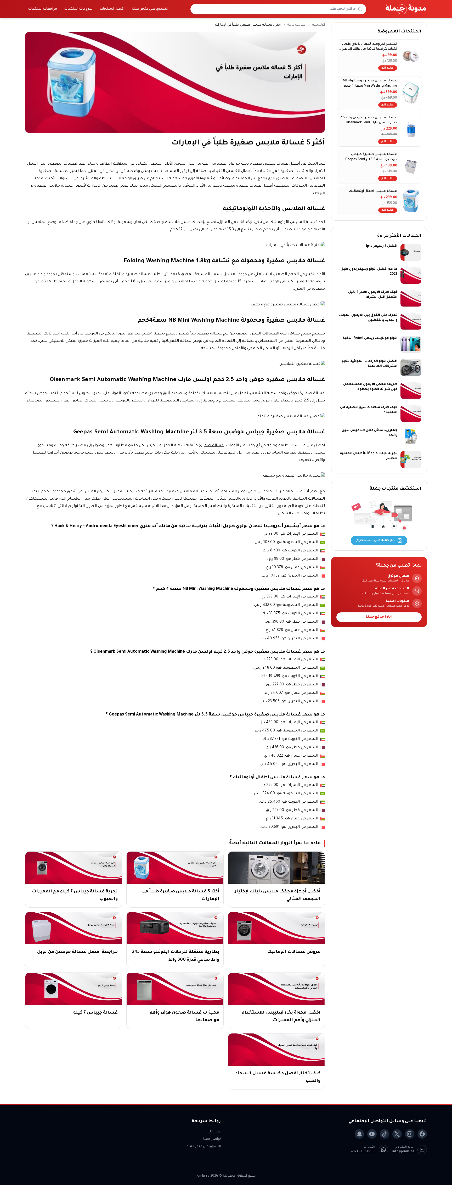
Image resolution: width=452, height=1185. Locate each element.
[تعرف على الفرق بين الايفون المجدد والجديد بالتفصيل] (410, 321)
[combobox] (275, 9)
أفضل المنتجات (112, 9)
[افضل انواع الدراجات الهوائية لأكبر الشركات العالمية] (410, 367)
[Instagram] (409, 1134)
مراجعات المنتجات (42, 9)
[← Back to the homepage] (406, 9)
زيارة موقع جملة (379, 617)
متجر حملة (138, 186)
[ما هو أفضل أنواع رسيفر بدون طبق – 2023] (410, 275)
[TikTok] (384, 1134)
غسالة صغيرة (211, 446)
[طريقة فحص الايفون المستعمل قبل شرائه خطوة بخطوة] (410, 390)
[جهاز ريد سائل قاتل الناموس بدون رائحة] (410, 436)
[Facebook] (422, 1134)
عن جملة (214, 1132)
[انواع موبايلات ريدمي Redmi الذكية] (410, 344)
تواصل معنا (212, 1139)
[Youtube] (372, 1134)
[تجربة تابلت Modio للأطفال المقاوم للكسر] (410, 459)
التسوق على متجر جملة (150, 9)
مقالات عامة (296, 25)
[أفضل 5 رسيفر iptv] (410, 252)
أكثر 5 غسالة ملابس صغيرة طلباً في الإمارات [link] (248, 25)
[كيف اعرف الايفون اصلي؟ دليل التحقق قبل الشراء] (410, 298)
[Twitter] (397, 1134)
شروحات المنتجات (78, 9)
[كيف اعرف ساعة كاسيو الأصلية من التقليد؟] (410, 413)
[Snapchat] (359, 1134)
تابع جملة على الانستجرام (376, 540)
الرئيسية (318, 25)
